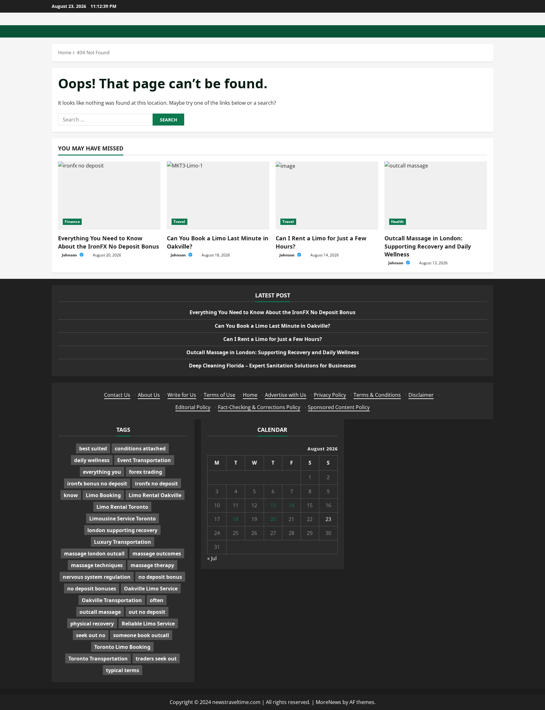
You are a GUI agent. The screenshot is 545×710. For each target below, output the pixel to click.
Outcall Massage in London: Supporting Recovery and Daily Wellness (427, 246)
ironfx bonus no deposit (97, 483)
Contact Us (117, 394)
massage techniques (97, 565)
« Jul (212, 558)
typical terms (122, 670)
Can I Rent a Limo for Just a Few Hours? (272, 339)
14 (291, 505)
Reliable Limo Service (148, 623)
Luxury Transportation (122, 541)
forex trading (145, 471)
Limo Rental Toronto (122, 506)
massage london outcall (94, 553)
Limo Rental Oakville (155, 495)
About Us (149, 394)
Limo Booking (103, 495)
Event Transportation (144, 460)
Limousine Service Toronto (122, 518)
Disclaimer (421, 394)
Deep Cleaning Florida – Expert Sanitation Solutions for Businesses (272, 365)
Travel (179, 221)
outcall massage (100, 611)
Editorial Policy (192, 407)
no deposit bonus (160, 576)
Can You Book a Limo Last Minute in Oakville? (272, 325)
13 (273, 505)
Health (397, 221)
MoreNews (328, 702)
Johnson (70, 255)
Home (250, 394)
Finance (72, 221)
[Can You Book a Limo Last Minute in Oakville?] (218, 195)
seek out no (90, 635)
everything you (102, 471)
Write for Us (181, 394)
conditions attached (140, 448)
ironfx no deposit (156, 483)
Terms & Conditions (377, 394)
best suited (93, 448)
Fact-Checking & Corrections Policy (259, 407)
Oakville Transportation (112, 600)
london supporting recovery (122, 530)
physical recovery (92, 623)
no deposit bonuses (91, 588)
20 (273, 519)
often (156, 600)
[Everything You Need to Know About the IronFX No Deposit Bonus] (109, 195)
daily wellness (91, 460)
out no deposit (147, 611)
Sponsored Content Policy (339, 407)
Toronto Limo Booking (122, 646)
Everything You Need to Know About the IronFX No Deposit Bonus (108, 242)
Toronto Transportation (98, 658)
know (71, 495)
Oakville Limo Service (151, 588)
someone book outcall (141, 635)
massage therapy (152, 565)
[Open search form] (491, 31)
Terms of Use (219, 394)
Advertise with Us (285, 394)
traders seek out (156, 658)
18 (235, 519)
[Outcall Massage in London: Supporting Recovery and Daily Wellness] (435, 195)
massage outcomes (156, 553)
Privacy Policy (330, 394)
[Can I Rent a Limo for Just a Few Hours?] (327, 195)
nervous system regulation (97, 576)
